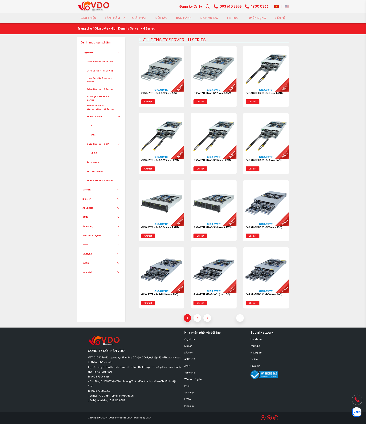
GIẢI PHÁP (139, 18)
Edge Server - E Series (100, 89)
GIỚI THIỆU (88, 18)
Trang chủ (84, 29)
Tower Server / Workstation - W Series (100, 107)
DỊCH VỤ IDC (209, 18)
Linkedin (255, 366)
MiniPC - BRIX (94, 116)
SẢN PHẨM (112, 18)
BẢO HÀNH (184, 18)
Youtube (255, 346)
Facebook (256, 339)
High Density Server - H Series (133, 29)
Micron (87, 189)
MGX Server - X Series (100, 180)
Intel (93, 134)
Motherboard (95, 171)
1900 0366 (260, 6)
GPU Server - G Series (100, 70)
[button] (118, 52)
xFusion (87, 198)
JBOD (94, 153)
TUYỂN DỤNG (256, 18)
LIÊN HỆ (280, 18)
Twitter (254, 359)
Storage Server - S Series (98, 98)
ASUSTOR (88, 207)
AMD (93, 125)
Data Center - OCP (98, 143)
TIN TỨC (232, 18)
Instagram (256, 352)
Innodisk (87, 272)
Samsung (88, 226)
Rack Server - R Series (100, 61)
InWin (86, 262)
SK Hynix (87, 253)
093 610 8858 (231, 6)
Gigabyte (101, 29)
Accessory (93, 162)
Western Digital (92, 235)
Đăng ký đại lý (190, 6)
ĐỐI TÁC (161, 18)
